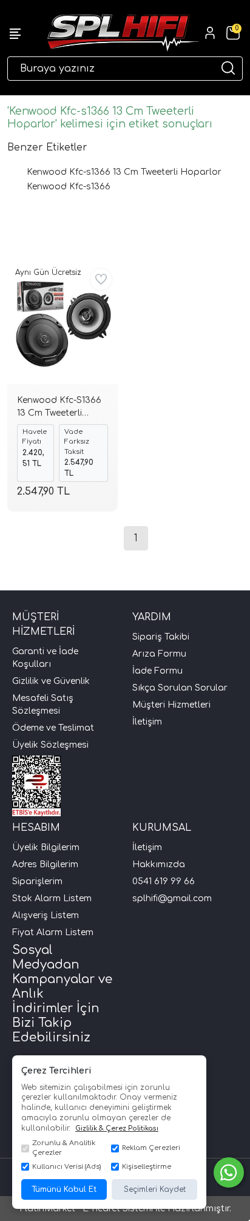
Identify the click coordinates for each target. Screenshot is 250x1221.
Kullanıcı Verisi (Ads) (66, 1167)
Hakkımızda (158, 864)
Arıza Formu (159, 653)
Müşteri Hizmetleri (171, 704)
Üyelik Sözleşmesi (50, 744)
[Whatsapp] (229, 1172)
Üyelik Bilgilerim (45, 847)
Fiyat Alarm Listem (52, 932)
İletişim (147, 721)
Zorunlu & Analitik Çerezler (63, 1148)
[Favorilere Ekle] (101, 279)
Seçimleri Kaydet (155, 1189)
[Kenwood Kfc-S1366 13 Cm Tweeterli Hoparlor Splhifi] (62, 323)
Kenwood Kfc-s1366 (68, 186)
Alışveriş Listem (45, 915)
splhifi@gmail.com (172, 898)
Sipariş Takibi (160, 636)
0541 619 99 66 (163, 881)
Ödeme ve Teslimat (53, 727)
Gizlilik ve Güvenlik (51, 681)
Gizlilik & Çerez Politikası (116, 1128)
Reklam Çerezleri (151, 1148)
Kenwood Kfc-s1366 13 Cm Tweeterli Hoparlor (124, 172)
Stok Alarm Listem (52, 898)
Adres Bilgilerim (45, 864)
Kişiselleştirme (146, 1167)
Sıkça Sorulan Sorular (180, 687)
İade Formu (157, 670)
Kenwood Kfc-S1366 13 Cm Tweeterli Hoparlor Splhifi (59, 408)
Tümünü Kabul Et (64, 1189)
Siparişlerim (37, 881)
